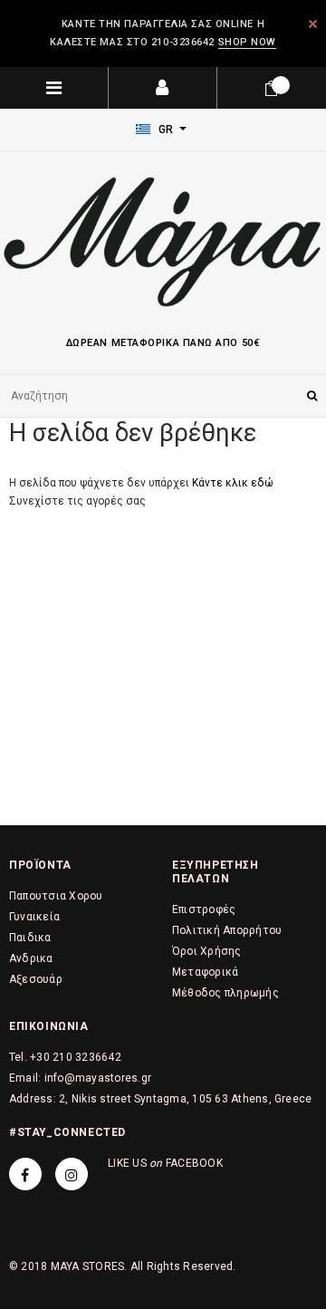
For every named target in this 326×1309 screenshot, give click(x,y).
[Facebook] (25, 1174)
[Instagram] (71, 1174)
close (313, 24)
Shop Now (247, 42)
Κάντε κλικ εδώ (232, 482)
